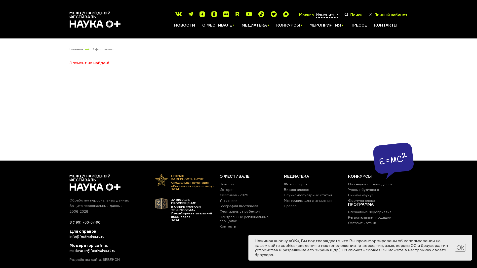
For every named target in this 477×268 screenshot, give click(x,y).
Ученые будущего (363, 189)
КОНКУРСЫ (360, 176)
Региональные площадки (369, 217)
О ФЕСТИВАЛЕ (234, 176)
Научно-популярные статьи (308, 195)
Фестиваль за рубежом (240, 211)
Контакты (385, 25)
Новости (184, 25)
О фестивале (102, 49)
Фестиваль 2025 (234, 195)
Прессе (359, 25)
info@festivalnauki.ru (87, 236)
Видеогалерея (296, 189)
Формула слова (361, 200)
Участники (229, 200)
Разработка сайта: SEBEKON (95, 260)
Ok (460, 247)
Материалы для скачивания (308, 200)
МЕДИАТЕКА (296, 176)
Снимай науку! (360, 195)
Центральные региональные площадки (244, 219)
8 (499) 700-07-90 (85, 222)
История (227, 189)
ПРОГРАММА (361, 204)
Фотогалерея (296, 184)
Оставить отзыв (362, 223)
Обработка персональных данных (99, 200)
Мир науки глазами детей (370, 184)
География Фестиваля (239, 206)
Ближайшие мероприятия (370, 212)
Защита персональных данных (96, 205)
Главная (76, 49)
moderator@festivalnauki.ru (92, 250)
